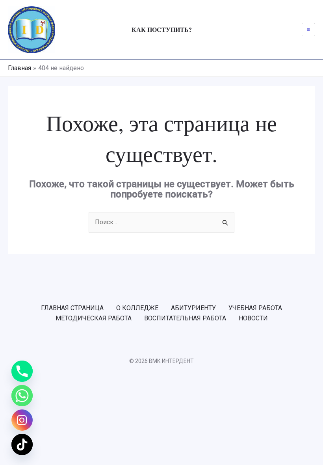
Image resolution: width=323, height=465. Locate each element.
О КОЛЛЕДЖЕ (137, 308)
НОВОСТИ (253, 318)
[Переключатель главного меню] (308, 29)
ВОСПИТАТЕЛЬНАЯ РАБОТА (185, 318)
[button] (161, 29)
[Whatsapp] (22, 395)
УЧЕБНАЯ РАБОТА (255, 308)
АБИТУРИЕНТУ (193, 308)
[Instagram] (22, 420)
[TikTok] (22, 444)
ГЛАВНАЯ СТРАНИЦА (72, 308)
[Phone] (22, 371)
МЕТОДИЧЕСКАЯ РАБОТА (94, 318)
